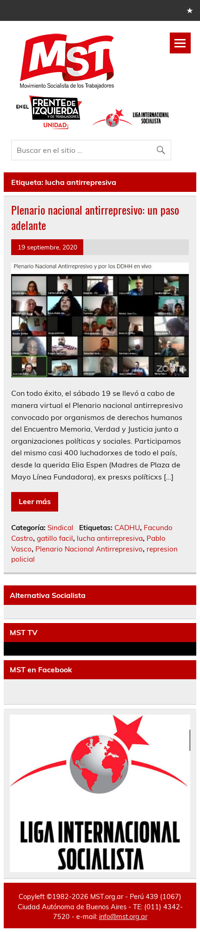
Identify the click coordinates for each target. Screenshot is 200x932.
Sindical (60, 527)
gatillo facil (55, 538)
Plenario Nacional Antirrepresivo (89, 549)
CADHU (127, 527)
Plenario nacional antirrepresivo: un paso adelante (95, 217)
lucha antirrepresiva (110, 538)
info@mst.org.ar (123, 916)
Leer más (35, 501)
